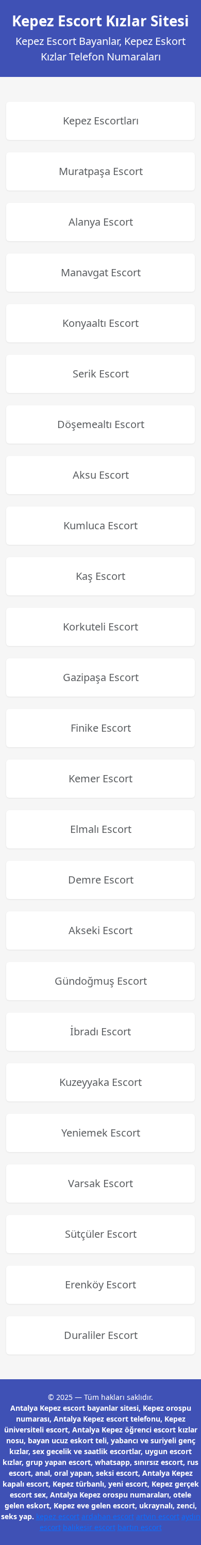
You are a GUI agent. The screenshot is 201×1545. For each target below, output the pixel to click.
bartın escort (140, 1527)
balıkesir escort (89, 1527)
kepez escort (57, 1516)
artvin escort (157, 1516)
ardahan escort (107, 1516)
